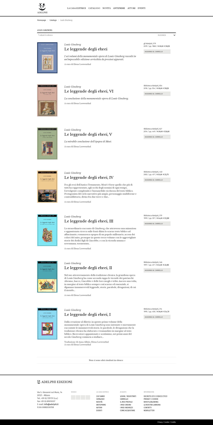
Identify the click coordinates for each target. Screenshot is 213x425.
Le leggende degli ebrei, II (88, 268)
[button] (73, 397)
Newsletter (149, 410)
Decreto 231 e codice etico (155, 396)
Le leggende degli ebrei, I (87, 314)
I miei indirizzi (126, 408)
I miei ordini (125, 405)
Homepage (41, 20)
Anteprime (119, 8)
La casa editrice (76, 8)
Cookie (155, 399)
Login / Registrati (128, 396)
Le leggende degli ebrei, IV (88, 177)
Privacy (147, 399)
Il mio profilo (126, 402)
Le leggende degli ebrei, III (88, 221)
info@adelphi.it (51, 404)
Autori (131, 8)
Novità (107, 8)
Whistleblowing (151, 402)
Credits (173, 422)
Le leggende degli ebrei (85, 49)
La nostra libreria (152, 405)
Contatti (148, 408)
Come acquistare (127, 410)
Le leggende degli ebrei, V (88, 134)
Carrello (124, 399)
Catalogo (94, 8)
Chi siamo (100, 396)
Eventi (141, 8)
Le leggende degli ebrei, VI (88, 91)
